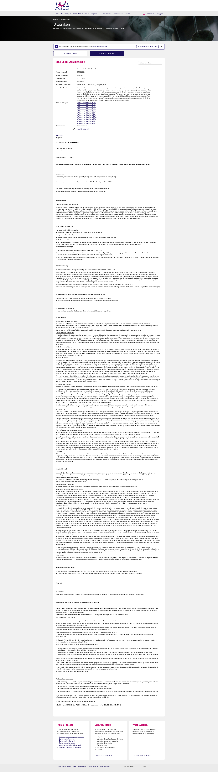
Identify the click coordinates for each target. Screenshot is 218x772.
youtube (161, 766)
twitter (149, 766)
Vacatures (95, 766)
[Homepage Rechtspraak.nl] (61, 5)
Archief (101, 766)
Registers (94, 14)
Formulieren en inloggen (154, 14)
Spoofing (89, 766)
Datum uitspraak (61, 72)
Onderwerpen (66, 14)
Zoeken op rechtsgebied (67, 743)
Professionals (118, 14)
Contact (127, 14)
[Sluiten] (161, 46)
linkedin (158, 766)
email (139, 766)
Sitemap (64, 766)
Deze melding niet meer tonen (147, 46)
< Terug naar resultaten (106, 53)
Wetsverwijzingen (62, 103)
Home (57, 14)
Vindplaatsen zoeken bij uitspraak (70, 745)
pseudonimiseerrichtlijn (99, 46)
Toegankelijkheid (81, 766)
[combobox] (150, 62)
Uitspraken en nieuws (81, 14)
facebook (152, 766)
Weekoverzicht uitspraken (142, 755)
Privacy (69, 766)
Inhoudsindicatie (61, 88)
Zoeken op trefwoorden (66, 739)
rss (136, 766)
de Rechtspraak (105, 14)
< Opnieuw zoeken (70, 53)
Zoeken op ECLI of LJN (66, 741)
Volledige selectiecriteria (104, 755)
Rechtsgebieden (61, 81)
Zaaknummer (60, 78)
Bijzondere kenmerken (63, 85)
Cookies (74, 766)
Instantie (59, 69)
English (59, 766)
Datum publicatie (62, 75)
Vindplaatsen (60, 126)
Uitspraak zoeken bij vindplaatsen (70, 747)
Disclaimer (107, 766)
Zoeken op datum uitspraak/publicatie (71, 737)
